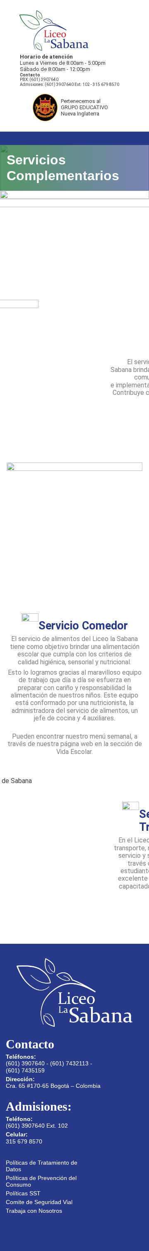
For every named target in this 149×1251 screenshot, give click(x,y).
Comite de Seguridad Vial (39, 1202)
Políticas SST (23, 1193)
